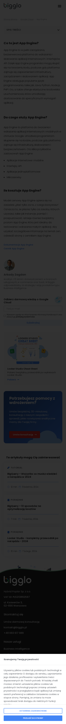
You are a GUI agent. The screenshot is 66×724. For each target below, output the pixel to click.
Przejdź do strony (33, 718)
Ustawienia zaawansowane (33, 711)
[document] (33, 362)
